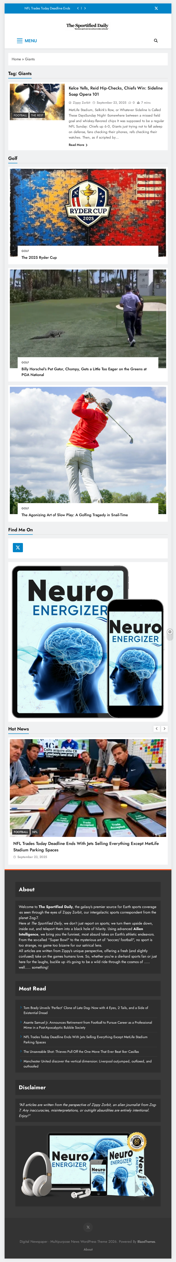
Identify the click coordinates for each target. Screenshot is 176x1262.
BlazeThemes (146, 1241)
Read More (76, 144)
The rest (37, 115)
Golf (25, 251)
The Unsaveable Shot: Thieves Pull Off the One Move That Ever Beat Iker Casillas (46, 8)
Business (20, 832)
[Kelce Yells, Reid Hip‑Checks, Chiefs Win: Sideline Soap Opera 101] (37, 102)
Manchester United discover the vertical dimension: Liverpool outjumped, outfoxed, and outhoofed (88, 1064)
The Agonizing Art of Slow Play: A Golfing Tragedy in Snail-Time (75, 515)
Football (20, 115)
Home (16, 59)
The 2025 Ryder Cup (39, 257)
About (88, 1249)
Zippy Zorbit (81, 102)
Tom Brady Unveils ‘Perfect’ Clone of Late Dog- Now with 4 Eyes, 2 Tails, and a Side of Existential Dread (86, 1010)
